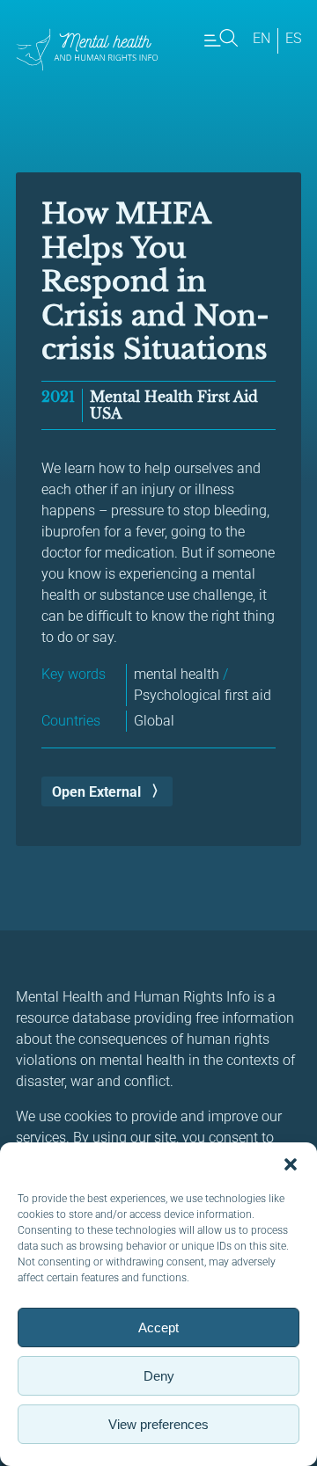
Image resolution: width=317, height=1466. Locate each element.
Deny (159, 1375)
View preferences (158, 1424)
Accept (158, 1327)
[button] (290, 1164)
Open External (96, 792)
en (261, 38)
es (293, 38)
